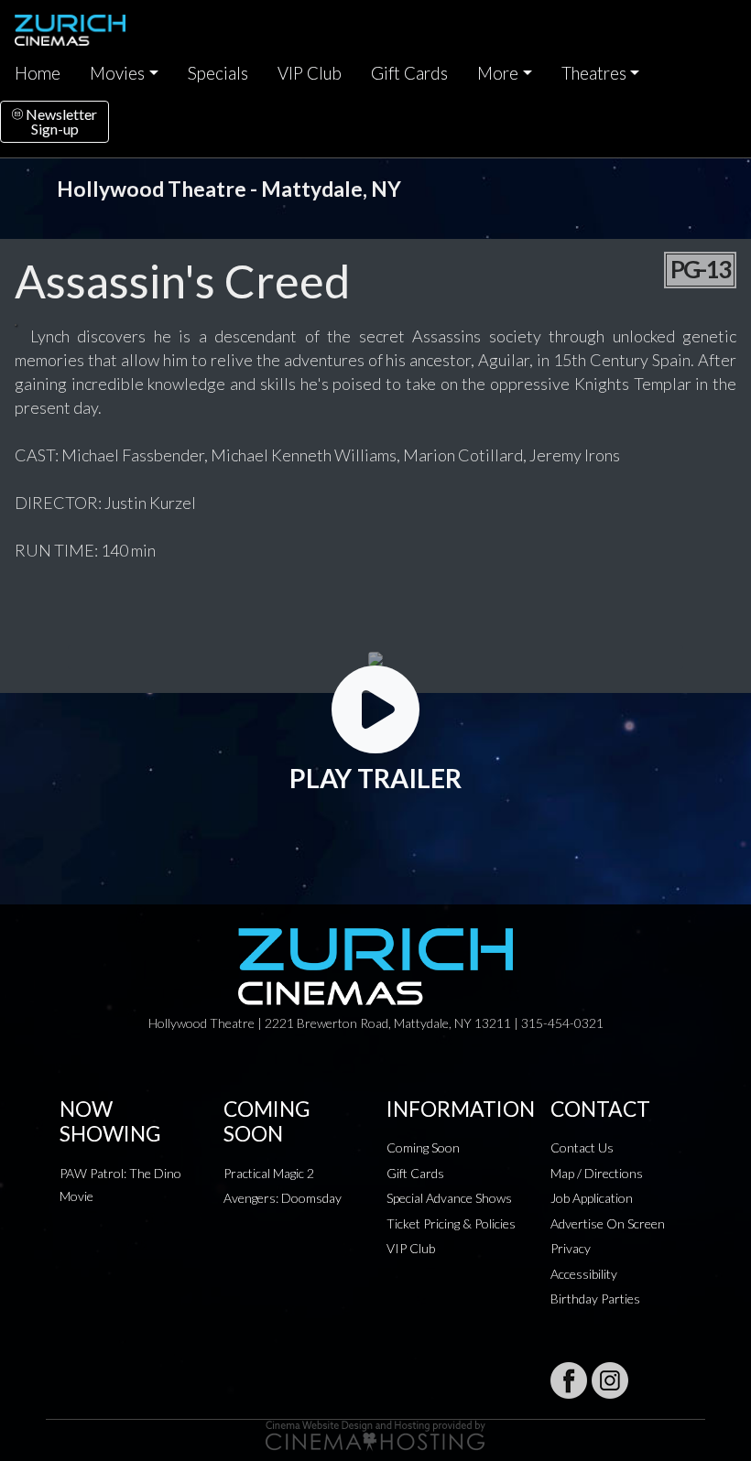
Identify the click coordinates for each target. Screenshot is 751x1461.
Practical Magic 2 (268, 1173)
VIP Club (310, 73)
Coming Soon (423, 1147)
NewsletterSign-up (60, 121)
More (497, 73)
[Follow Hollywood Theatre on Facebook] (568, 1380)
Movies (117, 73)
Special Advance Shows (449, 1198)
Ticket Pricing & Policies (451, 1223)
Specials (218, 73)
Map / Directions (596, 1173)
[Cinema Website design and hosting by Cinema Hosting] (375, 1434)
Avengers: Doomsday (282, 1198)
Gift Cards (409, 73)
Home (37, 73)
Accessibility (583, 1274)
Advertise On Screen (607, 1223)
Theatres (593, 73)
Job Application (591, 1198)
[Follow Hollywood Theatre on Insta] (610, 1380)
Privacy (570, 1248)
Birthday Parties (595, 1298)
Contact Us (582, 1147)
